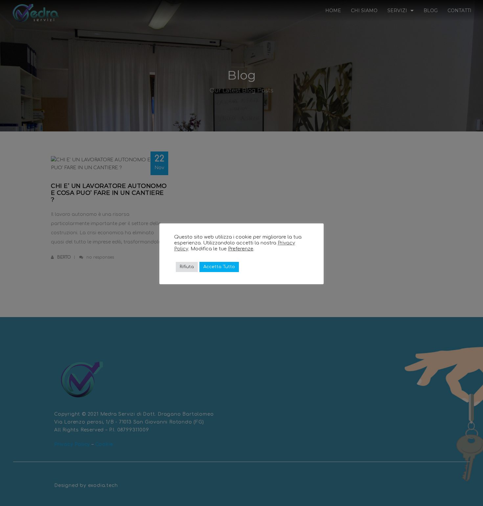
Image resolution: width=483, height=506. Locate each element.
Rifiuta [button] (187, 266)
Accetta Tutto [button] (219, 266)
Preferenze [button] (240, 248)
